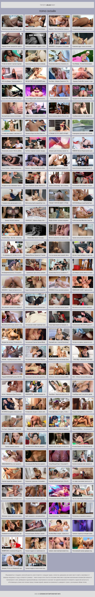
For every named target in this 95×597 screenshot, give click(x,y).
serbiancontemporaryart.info (49, 594)
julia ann (48, 5)
